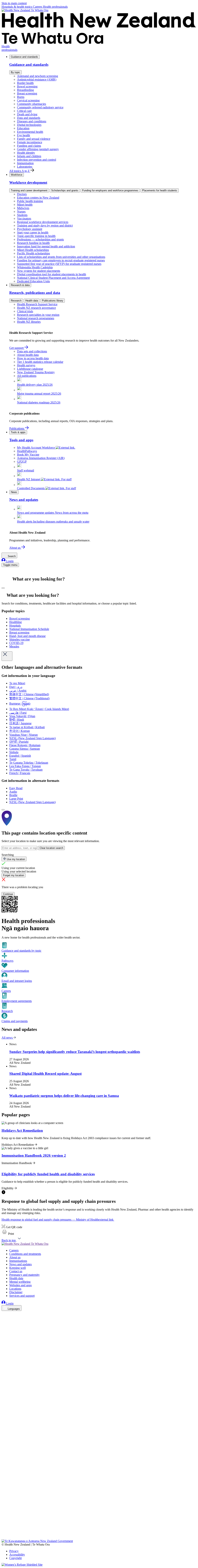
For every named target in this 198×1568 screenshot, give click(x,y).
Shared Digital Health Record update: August (45, 1074)
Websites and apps (20, 1285)
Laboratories (24, 166)
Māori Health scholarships (33, 250)
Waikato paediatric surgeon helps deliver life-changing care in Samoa (64, 1096)
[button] (8, 1233)
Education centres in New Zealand (38, 197)
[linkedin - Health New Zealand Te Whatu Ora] (4, 1325)
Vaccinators (24, 218)
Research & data (20, 285)
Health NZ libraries (29, 321)
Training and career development (29, 190)
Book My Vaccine (28, 454)
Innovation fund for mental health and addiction (46, 246)
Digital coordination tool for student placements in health (51, 274)
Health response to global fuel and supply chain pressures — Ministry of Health (58, 1219)
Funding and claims (29, 145)
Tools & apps (18, 432)
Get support (16, 347)
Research (16, 300)
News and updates (20, 1264)
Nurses (21, 211)
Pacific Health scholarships (33, 253)
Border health (25, 83)
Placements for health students (159, 190)
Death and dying (27, 114)
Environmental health (30, 131)
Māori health (24, 204)
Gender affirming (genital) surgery (38, 149)
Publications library (52, 300)
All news (7, 1037)
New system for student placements (38, 270)
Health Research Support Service (37, 304)
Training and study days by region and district (45, 225)
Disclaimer (15, 1292)
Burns (20, 97)
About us (15, 547)
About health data (28, 354)
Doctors (22, 194)
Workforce (16, 174)
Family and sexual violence (33, 138)
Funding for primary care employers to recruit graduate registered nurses (61, 260)
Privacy (14, 1551)
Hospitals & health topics (17, 6)
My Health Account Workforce (36, 447)
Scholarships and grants (64, 190)
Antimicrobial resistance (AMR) (36, 79)
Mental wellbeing (20, 1281)
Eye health (23, 135)
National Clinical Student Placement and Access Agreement (53, 277)
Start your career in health (32, 232)
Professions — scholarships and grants (40, 239)
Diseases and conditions (31, 121)
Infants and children (29, 156)
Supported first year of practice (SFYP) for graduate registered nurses (59, 263)
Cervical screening (28, 100)
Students (22, 215)
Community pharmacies (31, 104)
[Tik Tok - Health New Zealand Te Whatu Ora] (4, 1532)
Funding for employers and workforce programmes (110, 190)
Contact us (15, 1271)
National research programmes (35, 318)
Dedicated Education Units (33, 281)
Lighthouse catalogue (30, 368)
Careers (38, 6)
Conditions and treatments (25, 1253)
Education (23, 128)
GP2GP (22, 461)
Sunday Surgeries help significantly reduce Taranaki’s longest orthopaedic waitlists (74, 1052)
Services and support (22, 1295)
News (14, 492)
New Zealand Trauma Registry (36, 372)
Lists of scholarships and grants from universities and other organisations (61, 256)
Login (9, 561)
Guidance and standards (24, 56)
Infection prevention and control (36, 159)
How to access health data (33, 358)
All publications (26, 375)
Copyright (15, 1558)
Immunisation (25, 163)
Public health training (30, 201)
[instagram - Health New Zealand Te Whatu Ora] (4, 1320)
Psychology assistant (29, 229)
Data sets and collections (32, 351)
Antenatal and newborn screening (37, 76)
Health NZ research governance (36, 307)
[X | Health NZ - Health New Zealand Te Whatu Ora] (4, 1537)
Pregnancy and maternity (24, 1274)
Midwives (23, 208)
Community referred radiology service (40, 107)
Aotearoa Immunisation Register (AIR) (41, 458)
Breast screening (27, 93)
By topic (15, 72)
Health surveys (26, 365)
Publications (17, 428)
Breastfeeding (25, 90)
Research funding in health (33, 243)
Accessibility (17, 1554)
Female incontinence (29, 142)
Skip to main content (14, 3)
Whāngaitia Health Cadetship (35, 267)
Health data (31, 300)
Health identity (26, 152)
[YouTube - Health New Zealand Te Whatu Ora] (4, 1526)
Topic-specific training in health (36, 236)
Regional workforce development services (42, 222)
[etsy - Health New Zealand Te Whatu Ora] (99, 1521)
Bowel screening (27, 86)
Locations (15, 1288)
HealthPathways (27, 451)
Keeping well (17, 1267)
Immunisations (18, 1260)
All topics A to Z (19, 171)
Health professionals (55, 6)
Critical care (24, 110)
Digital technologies (29, 124)
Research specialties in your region (38, 314)
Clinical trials (25, 311)
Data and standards (28, 117)
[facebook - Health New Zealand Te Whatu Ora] (4, 1314)
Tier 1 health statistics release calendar (40, 361)
